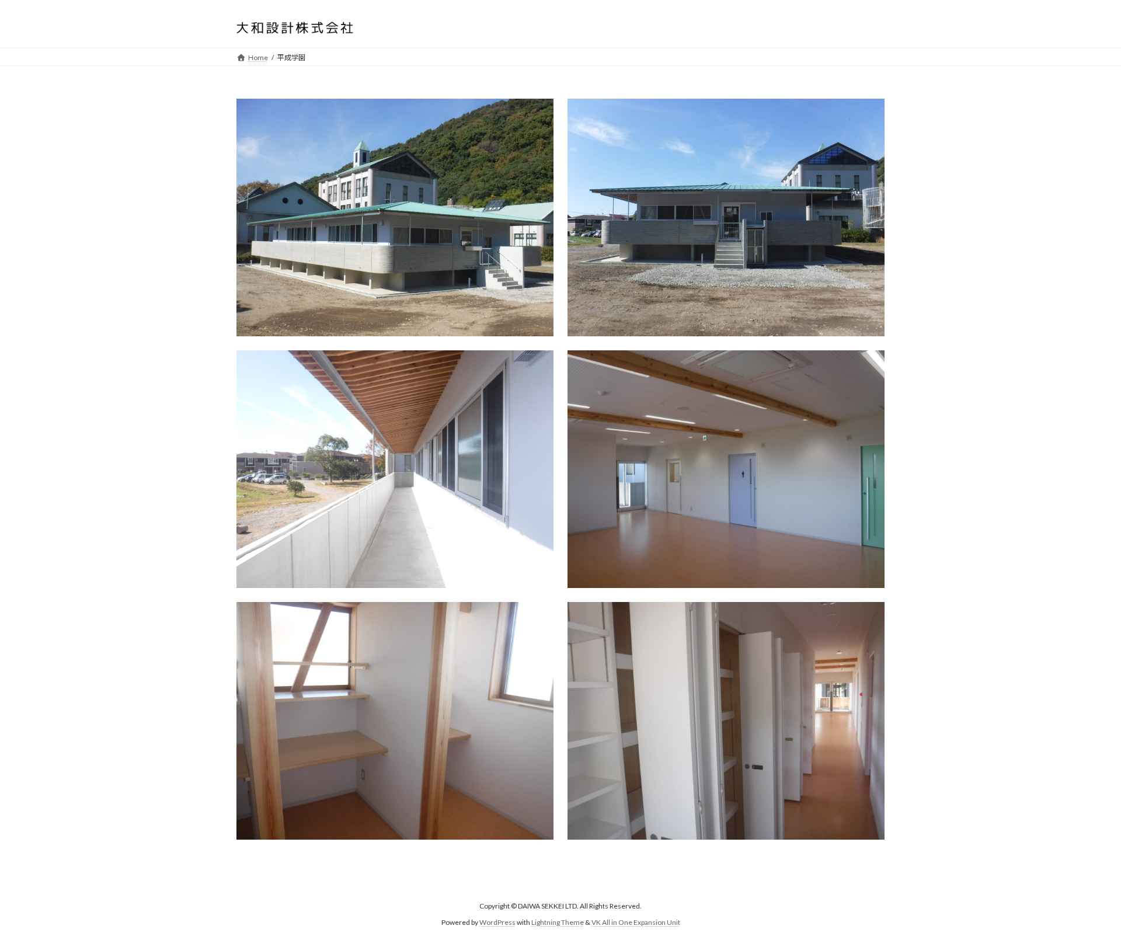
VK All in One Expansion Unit (635, 922)
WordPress (497, 922)
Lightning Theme (557, 922)
